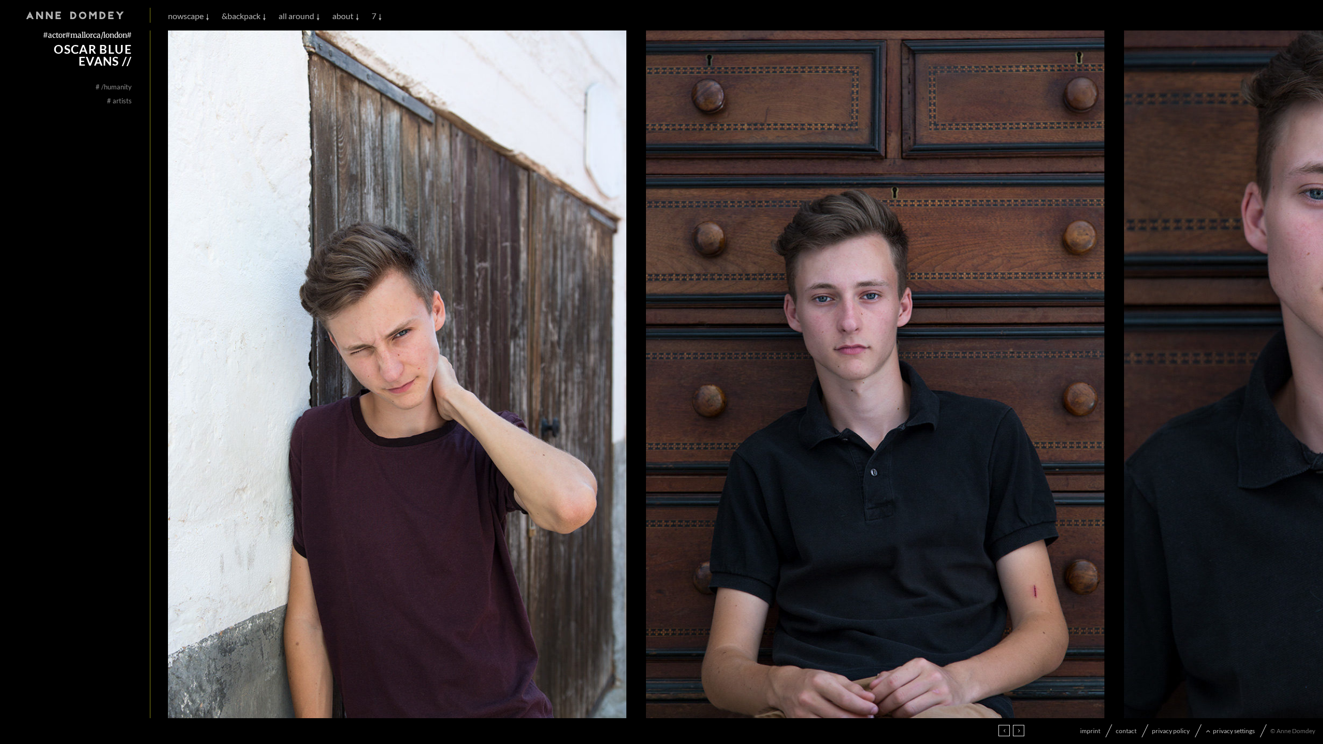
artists (119, 101)
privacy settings (1234, 731)
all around (296, 16)
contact (1126, 731)
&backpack (241, 16)
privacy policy (1171, 731)
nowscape (186, 16)
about (342, 16)
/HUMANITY (114, 87)
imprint (1090, 731)
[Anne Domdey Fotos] (75, 15)
